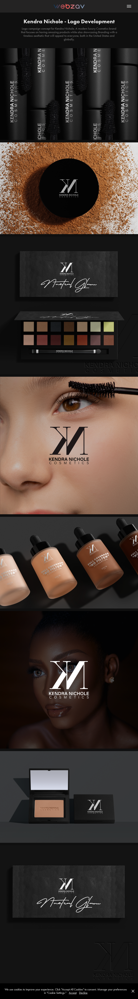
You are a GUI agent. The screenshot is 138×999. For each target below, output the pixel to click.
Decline (83, 993)
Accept (73, 993)
